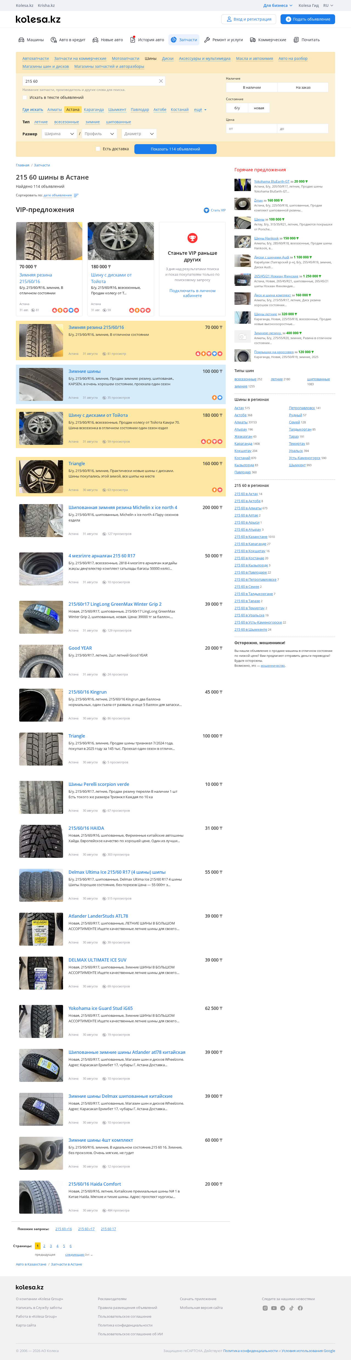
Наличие (233, 78)
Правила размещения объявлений (127, 1307)
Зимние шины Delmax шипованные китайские (120, 1096)
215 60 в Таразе (247, 600)
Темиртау (297, 443)
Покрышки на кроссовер (274, 352)
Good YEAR (80, 648)
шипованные (318, 378)
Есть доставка (116, 148)
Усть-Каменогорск (305, 457)
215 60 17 (108, 1229)
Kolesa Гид (309, 5)
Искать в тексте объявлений (57, 97)
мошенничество (273, 665)
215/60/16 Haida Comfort (95, 1184)
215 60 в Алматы (248, 508)
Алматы (241, 422)
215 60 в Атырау (247, 529)
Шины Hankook (266, 238)
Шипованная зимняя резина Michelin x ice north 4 (123, 507)
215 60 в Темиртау (249, 607)
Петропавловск (302, 407)
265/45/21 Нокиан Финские (276, 276)
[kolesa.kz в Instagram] (265, 1308)
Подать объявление (311, 19)
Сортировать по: (29, 195)
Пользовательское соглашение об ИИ (130, 1333)
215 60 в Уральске (249, 615)
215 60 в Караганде (250, 543)
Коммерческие (272, 39)
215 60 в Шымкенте (250, 629)
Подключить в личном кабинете (192, 293)
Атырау (240, 429)
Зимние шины (85, 371)
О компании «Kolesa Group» (39, 1298)
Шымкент (297, 464)
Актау (239, 407)
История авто (151, 39)
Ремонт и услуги (228, 39)
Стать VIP (218, 210)
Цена (230, 119)
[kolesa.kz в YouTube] (274, 1308)
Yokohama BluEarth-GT (272, 181)
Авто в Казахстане (31, 1264)
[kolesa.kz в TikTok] (291, 1308)
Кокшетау (242, 450)
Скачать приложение (198, 1298)
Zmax (258, 200)
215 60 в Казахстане (250, 536)
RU (326, 5)
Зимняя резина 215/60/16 (35, 278)
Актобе (240, 414)
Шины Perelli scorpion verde (99, 784)
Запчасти (42, 165)
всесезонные (245, 378)
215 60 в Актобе (247, 500)
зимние (240, 386)
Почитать (311, 39)
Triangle (77, 463)
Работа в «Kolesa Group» (36, 1316)
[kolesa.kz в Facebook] (300, 1308)
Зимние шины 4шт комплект (101, 1140)
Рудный (295, 414)
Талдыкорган (300, 429)
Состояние (235, 99)
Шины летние (265, 314)
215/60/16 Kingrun (88, 692)
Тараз (294, 436)
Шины (259, 219)
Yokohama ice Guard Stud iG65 (101, 1008)
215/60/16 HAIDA (86, 828)
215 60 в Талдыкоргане (253, 593)
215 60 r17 (86, 1229)
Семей (294, 422)
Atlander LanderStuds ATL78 (98, 916)
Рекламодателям (112, 1298)
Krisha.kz (46, 5)
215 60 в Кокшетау (249, 550)
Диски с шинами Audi (271, 257)
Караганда (243, 443)
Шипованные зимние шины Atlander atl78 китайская (127, 1052)
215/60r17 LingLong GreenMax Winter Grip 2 (115, 604)
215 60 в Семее (246, 586)
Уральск (296, 450)
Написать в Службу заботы (39, 1307)
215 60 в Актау (246, 493)
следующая (75, 1254)
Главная (23, 165)
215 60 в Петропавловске (255, 579)
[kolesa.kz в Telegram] (282, 1308)
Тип (26, 121)
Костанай (242, 457)
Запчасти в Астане (66, 1264)
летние (277, 378)
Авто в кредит (72, 39)
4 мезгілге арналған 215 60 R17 (102, 556)
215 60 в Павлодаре (250, 572)
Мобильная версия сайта (201, 1307)
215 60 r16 (63, 1229)
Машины (35, 39)
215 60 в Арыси (246, 522)
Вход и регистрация (252, 19)
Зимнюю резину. (268, 333)
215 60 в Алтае (246, 515)
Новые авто (112, 39)
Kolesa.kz (24, 5)
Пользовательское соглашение (124, 1316)
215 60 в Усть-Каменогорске (258, 622)
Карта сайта (26, 1325)
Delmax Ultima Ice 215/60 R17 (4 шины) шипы (117, 872)
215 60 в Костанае (249, 557)
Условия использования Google (308, 1350)
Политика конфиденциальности (125, 1325)
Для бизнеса (276, 5)
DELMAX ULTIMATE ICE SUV (97, 960)
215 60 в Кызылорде (251, 565)
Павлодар (242, 472)
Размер (29, 133)
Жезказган (243, 436)
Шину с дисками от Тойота (111, 278)
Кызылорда (244, 464)
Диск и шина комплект (272, 295)
